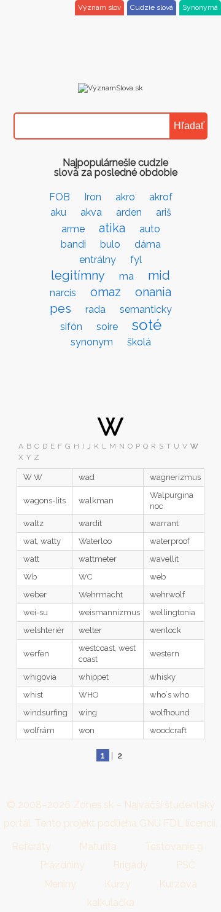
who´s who (169, 694)
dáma (147, 244)
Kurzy (117, 884)
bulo (110, 244)
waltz (33, 523)
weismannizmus (109, 612)
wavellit (164, 559)
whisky (163, 677)
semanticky (146, 309)
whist (33, 694)
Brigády (130, 865)
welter (90, 630)
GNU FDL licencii (177, 823)
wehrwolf (167, 594)
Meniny (60, 884)
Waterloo (95, 541)
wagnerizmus (175, 477)
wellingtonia (172, 612)
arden (129, 212)
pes (60, 308)
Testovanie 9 (174, 846)
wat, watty (42, 541)
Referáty (31, 846)
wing (88, 712)
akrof (161, 197)
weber (35, 594)
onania (153, 292)
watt (31, 559)
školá (139, 342)
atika (112, 228)
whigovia (39, 677)
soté (146, 325)
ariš (163, 212)
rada (95, 309)
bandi (73, 244)
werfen (36, 653)
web (158, 576)
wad (87, 477)
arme (73, 229)
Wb (30, 576)
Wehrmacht (101, 594)
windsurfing (45, 712)
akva (91, 212)
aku (58, 212)
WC (85, 576)
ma (126, 276)
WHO (89, 694)
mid (159, 275)
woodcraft (168, 730)
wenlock (165, 630)
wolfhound (170, 712)
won (87, 730)
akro (125, 197)
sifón (71, 326)
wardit (90, 523)
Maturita (98, 846)
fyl (136, 259)
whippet (94, 677)
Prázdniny (62, 865)
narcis (63, 293)
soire (107, 326)
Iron (92, 197)
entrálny (97, 259)
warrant (164, 523)
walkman (96, 500)
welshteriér (43, 630)
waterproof (170, 541)
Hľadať (189, 125)
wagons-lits (44, 500)
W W (32, 477)
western (164, 653)
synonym (92, 342)
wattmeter (98, 559)
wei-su (35, 612)
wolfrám (39, 730)
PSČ (185, 865)
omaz (105, 292)
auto (149, 229)
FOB (59, 197)
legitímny (78, 275)
